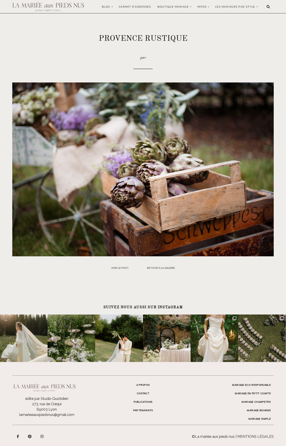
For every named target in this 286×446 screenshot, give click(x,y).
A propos (143, 385)
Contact (143, 393)
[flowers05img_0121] (143, 169)
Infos (202, 6)
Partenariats (143, 410)
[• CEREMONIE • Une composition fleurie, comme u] (71, 338)
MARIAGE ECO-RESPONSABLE (251, 385)
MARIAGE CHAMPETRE (256, 402)
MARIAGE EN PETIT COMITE (253, 393)
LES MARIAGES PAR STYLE (235, 6)
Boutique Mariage (173, 6)
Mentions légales (255, 436)
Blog (106, 6)
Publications (143, 402)
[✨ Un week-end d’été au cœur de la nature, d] (119, 338)
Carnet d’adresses (135, 6)
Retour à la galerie (161, 268)
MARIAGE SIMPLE (259, 419)
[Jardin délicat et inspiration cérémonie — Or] (262, 338)
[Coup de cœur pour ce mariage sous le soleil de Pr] (214, 338)
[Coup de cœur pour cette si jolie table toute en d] (167, 338)
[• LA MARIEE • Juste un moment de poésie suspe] (24, 338)
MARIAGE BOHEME (259, 410)
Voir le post (120, 268)
